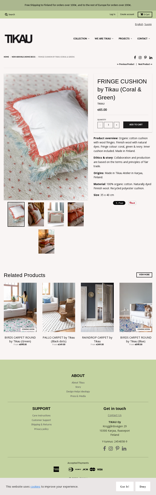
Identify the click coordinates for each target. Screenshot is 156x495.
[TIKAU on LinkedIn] (150, 57)
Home (6, 57)
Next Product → (145, 64)
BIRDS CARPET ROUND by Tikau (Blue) (135, 339)
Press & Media (78, 396)
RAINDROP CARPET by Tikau (97, 339)
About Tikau (78, 382)
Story (78, 387)
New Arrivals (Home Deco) (23, 57)
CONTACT (142, 38)
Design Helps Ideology (78, 391)
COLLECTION (80, 38)
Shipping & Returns (41, 424)
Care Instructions (41, 415)
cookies (35, 486)
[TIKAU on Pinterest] (145, 57)
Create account (127, 14)
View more (144, 275)
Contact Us (115, 415)
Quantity (101, 120)
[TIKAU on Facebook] (135, 57)
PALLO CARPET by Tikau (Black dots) (59, 339)
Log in (112, 14)
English (139, 24)
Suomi (148, 24)
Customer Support (41, 420)
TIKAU (101, 103)
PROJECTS (124, 38)
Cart (147, 15)
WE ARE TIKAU (103, 38)
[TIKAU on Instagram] (140, 57)
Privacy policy (41, 429)
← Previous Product (125, 64)
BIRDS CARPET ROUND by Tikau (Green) (20, 339)
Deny (143, 486)
